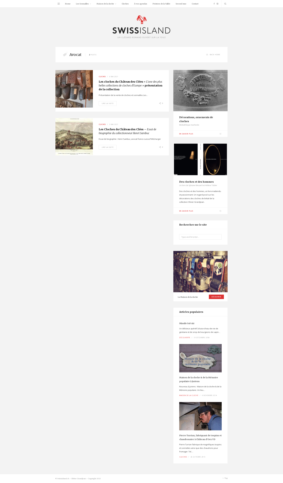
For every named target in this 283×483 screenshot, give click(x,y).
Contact (195, 4)
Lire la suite (107, 103)
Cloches (125, 4)
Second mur (181, 4)
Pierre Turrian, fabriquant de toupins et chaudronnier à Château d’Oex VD (200, 437)
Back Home (215, 54)
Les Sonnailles (82, 4)
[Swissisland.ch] (141, 27)
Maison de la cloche (105, 4)
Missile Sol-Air (186, 323)
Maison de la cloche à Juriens (198, 379)
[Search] (225, 3)
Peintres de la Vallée (161, 4)
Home (67, 4)
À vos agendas (140, 4)
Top (226, 478)
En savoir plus (186, 134)
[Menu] (58, 3)
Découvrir (216, 297)
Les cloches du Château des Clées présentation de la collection (130, 85)
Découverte (184, 338)
